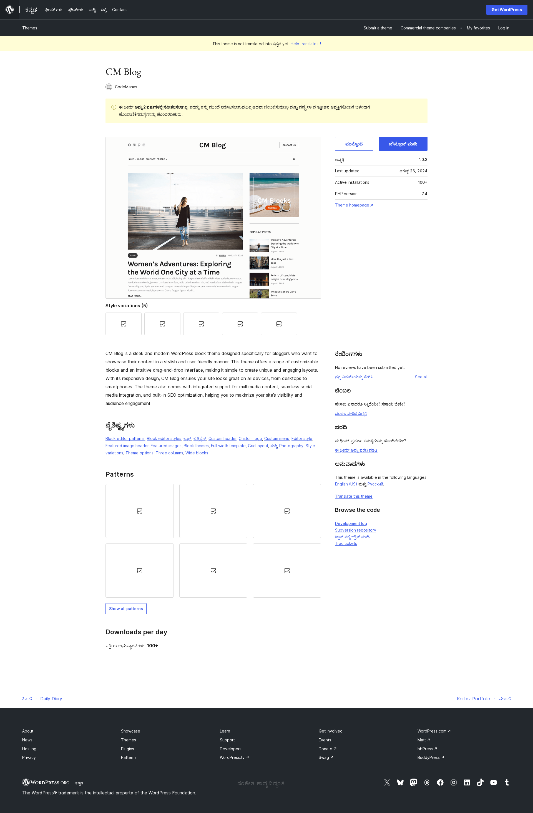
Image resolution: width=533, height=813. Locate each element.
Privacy (29, 757)
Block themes (196, 445)
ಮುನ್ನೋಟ (354, 144)
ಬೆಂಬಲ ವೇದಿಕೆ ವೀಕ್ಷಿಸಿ (351, 413)
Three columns (169, 452)
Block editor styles (164, 438)
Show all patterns (126, 608)
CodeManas (126, 86)
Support (227, 740)
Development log (351, 523)
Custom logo (250, 438)
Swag (326, 757)
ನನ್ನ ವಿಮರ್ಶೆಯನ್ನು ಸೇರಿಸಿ (354, 376)
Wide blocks (196, 452)
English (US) (346, 484)
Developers (231, 748)
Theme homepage (352, 205)
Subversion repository (355, 530)
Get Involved (331, 731)
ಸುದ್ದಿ (273, 445)
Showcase (130, 731)
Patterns (129, 757)
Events (325, 740)
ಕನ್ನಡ (79, 783)
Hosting (29, 748)
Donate (328, 748)
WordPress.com (434, 731)
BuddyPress (431, 757)
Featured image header (127, 445)
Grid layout (258, 445)
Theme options (139, 452)
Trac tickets (346, 543)
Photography (291, 445)
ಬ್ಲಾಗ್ (187, 438)
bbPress (428, 748)
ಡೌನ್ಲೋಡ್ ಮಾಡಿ (403, 144)
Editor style (301, 438)
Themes (29, 28)
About (27, 731)
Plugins (127, 748)
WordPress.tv (234, 757)
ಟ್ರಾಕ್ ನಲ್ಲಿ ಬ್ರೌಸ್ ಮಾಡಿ (352, 536)
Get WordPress (507, 9)
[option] (139, 511)
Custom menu (276, 438)
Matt (424, 740)
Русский (375, 484)
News (27, 740)
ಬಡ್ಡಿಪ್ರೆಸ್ (199, 438)
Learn (225, 731)
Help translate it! (306, 43)
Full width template (228, 445)
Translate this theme (354, 496)
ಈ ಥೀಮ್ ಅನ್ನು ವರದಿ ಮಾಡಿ (356, 450)
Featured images (166, 445)
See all (421, 376)
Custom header (222, 438)
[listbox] (213, 541)
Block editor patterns (125, 438)
